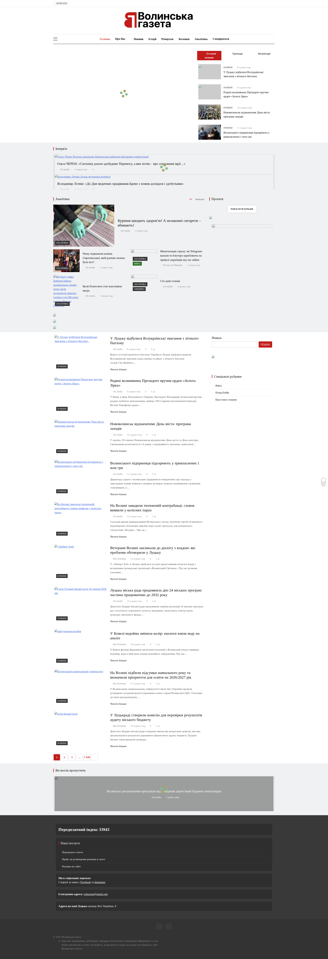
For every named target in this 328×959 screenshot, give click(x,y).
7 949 (87, 757)
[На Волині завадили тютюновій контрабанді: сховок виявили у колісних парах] (80, 519)
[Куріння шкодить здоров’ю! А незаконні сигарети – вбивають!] (83, 225)
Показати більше (242, 209)
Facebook (85, 882)
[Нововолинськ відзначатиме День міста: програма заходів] (209, 112)
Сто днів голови (170, 281)
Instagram (99, 882)
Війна (137, 264)
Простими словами (226, 399)
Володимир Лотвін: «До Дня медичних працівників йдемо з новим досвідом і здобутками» (120, 183)
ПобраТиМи (222, 392)
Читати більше (118, 369)
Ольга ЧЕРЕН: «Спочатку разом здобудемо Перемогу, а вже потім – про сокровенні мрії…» (121, 163)
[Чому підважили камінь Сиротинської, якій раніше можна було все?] (66, 260)
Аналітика (201, 39)
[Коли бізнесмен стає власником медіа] (66, 291)
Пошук (217, 338)
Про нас (120, 38)
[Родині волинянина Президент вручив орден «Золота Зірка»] (209, 91)
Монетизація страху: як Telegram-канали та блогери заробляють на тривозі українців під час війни (181, 255)
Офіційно (139, 289)
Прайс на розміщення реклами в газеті (83, 859)
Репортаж (167, 39)
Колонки (184, 39)
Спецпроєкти (221, 38)
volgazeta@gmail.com (96, 894)
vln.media (65, 169)
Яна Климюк (119, 558)
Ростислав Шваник (173, 265)
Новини (138, 39)
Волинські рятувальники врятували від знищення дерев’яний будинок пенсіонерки (164, 791)
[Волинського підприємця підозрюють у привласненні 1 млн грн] (209, 132)
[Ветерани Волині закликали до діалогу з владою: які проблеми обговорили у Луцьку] (80, 562)
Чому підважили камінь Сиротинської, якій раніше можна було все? (104, 258)
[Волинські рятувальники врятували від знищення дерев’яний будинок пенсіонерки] (164, 809)
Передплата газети (72, 852)
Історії (152, 39)
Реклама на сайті (71, 866)
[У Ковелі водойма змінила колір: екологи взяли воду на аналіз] (80, 646)
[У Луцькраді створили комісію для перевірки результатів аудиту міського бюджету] (80, 729)
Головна (104, 39)
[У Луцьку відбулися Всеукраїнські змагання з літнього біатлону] (209, 71)
